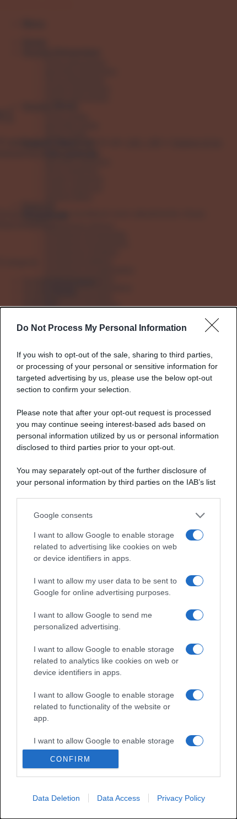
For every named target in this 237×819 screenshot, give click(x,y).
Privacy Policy (181, 798)
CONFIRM (70, 759)
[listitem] (118, 515)
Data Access (118, 798)
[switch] (194, 534)
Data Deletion (56, 798)
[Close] (215, 328)
